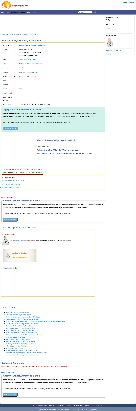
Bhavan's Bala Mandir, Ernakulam (17, 312)
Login (125, 2)
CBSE (20, 89)
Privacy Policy (79, 405)
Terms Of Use (89, 405)
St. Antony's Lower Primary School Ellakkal (20, 328)
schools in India (32, 72)
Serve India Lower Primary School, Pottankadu (22, 324)
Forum (29, 12)
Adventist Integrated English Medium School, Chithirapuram (26, 353)
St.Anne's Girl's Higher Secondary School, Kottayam (23, 317)
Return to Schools (8, 372)
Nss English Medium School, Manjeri (18, 339)
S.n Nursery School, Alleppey (16, 337)
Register (131, 2)
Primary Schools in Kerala (11, 184)
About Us (52, 405)
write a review (21, 241)
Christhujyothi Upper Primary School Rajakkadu (22, 319)
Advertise (99, 405)
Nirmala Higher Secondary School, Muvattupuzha (23, 355)
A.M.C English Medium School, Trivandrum (20, 341)
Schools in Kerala (14, 34)
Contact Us (60, 405)
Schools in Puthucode (28, 34)
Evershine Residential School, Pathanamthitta (21, 332)
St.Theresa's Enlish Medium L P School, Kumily (22, 350)
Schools (4, 34)
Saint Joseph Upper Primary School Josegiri (20, 326)
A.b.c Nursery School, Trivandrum (17, 346)
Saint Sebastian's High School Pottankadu (20, 330)
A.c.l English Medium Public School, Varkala (21, 344)
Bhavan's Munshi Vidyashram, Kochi (18, 315)
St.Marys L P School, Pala (14, 348)
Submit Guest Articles (39, 405)
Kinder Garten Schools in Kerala (13, 181)
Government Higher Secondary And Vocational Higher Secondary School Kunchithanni (35, 321)
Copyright (69, 405)
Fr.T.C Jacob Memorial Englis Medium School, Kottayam (24, 335)
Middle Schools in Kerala (10, 187)
